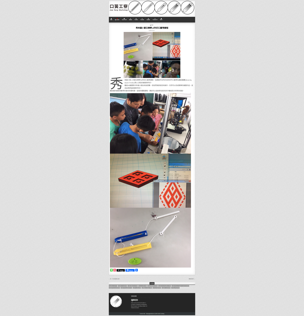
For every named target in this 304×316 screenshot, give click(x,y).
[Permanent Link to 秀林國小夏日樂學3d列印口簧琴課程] (152, 55)
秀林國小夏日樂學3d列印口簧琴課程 (152, 27)
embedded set (132, 286)
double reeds (122, 286)
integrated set (152, 286)
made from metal (114, 287)
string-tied (175, 287)
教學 (152, 25)
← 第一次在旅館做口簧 (114, 278)
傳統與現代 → (192, 278)
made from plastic (126, 287)
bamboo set (113, 286)
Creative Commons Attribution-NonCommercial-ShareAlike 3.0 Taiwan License (139, 306)
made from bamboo (165, 286)
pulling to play (147, 287)
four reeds (142, 286)
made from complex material (180, 286)
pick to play (137, 287)
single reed (166, 287)
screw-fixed (157, 287)
